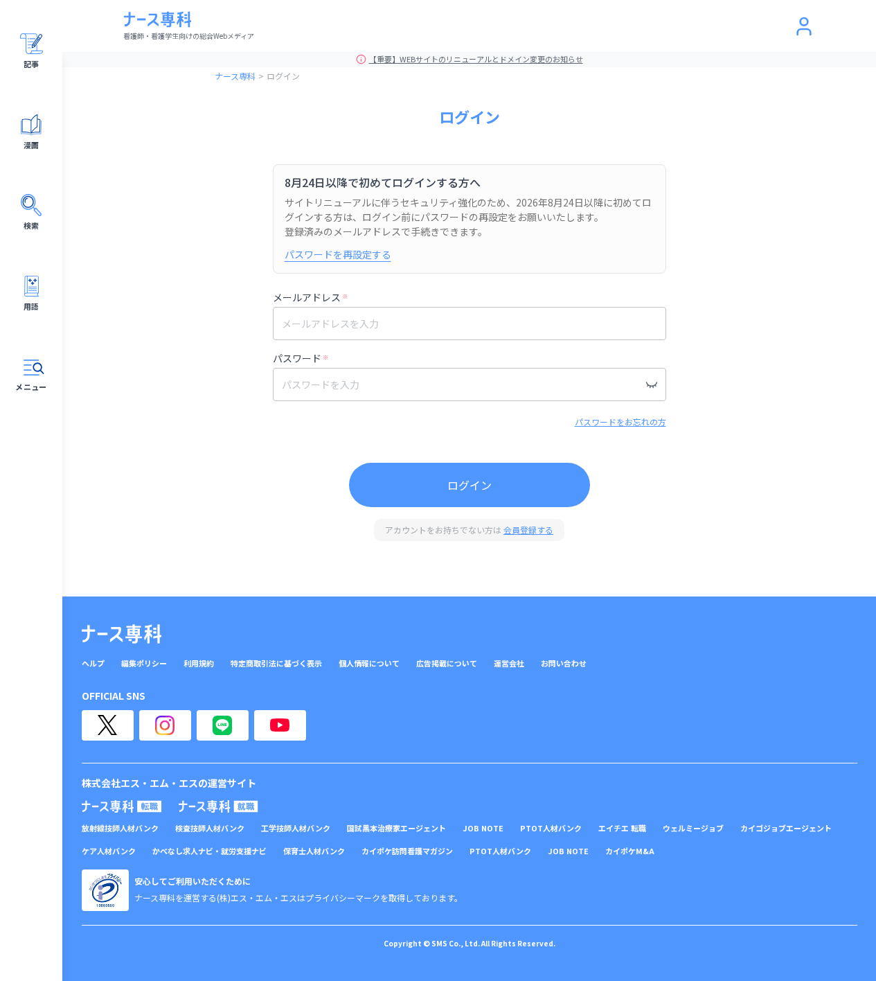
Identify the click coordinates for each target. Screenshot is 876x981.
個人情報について (369, 663)
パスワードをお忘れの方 (620, 421)
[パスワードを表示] (651, 384)
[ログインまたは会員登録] (804, 26)
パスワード (300, 358)
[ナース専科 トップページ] (121, 634)
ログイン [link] (283, 76)
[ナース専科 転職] (122, 806)
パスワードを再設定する (338, 254)
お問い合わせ (564, 663)
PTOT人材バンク (551, 828)
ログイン (469, 485)
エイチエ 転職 (622, 828)
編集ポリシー (144, 663)
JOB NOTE (483, 828)
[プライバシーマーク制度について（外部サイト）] (105, 890)
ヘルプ (93, 663)
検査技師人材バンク (209, 828)
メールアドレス (310, 297)
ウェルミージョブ (693, 828)
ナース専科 (235, 76)
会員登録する (528, 530)
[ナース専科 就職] (218, 806)
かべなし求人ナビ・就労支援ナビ (209, 851)
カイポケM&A (629, 851)
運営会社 (509, 663)
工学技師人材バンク (295, 828)
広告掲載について (446, 663)
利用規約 (199, 663)
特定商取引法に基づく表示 (276, 663)
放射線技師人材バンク (120, 828)
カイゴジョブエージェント (786, 828)
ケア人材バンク (109, 851)
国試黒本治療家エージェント (396, 828)
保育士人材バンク (314, 851)
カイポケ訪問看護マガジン (407, 851)
